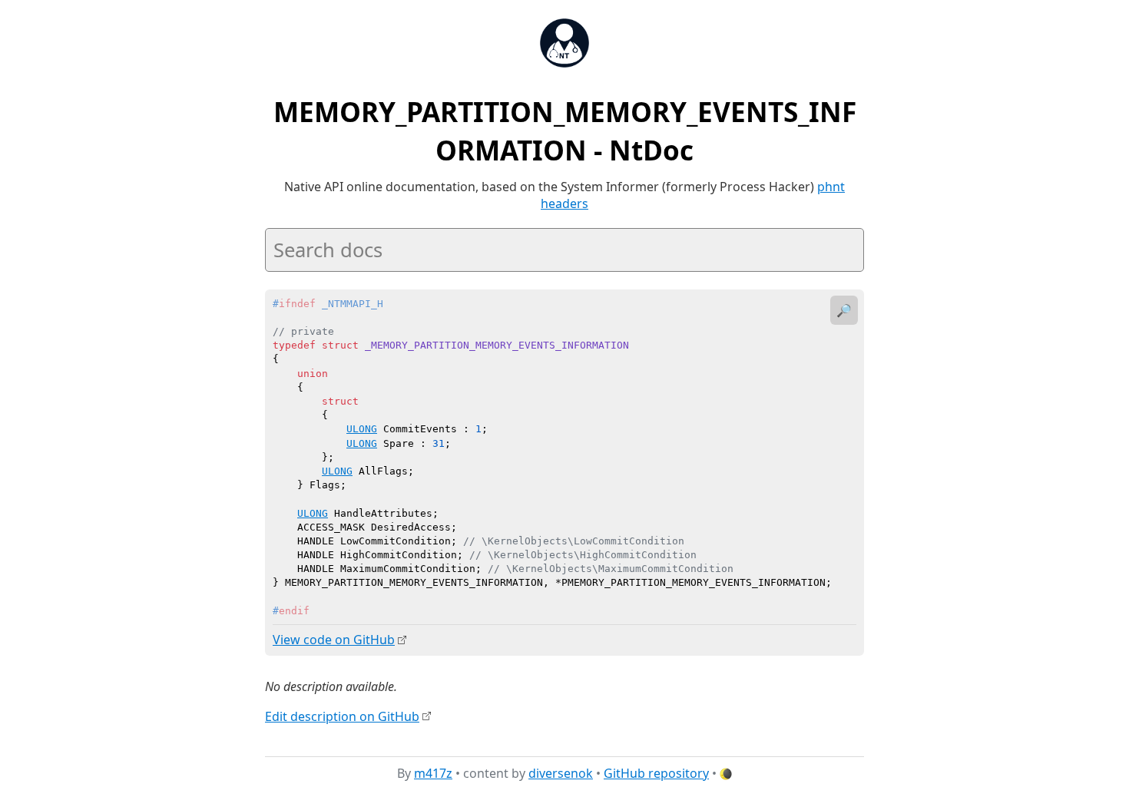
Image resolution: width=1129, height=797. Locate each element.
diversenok (560, 773)
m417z (433, 773)
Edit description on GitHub (342, 716)
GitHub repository (656, 773)
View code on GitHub (334, 639)
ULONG (361, 429)
